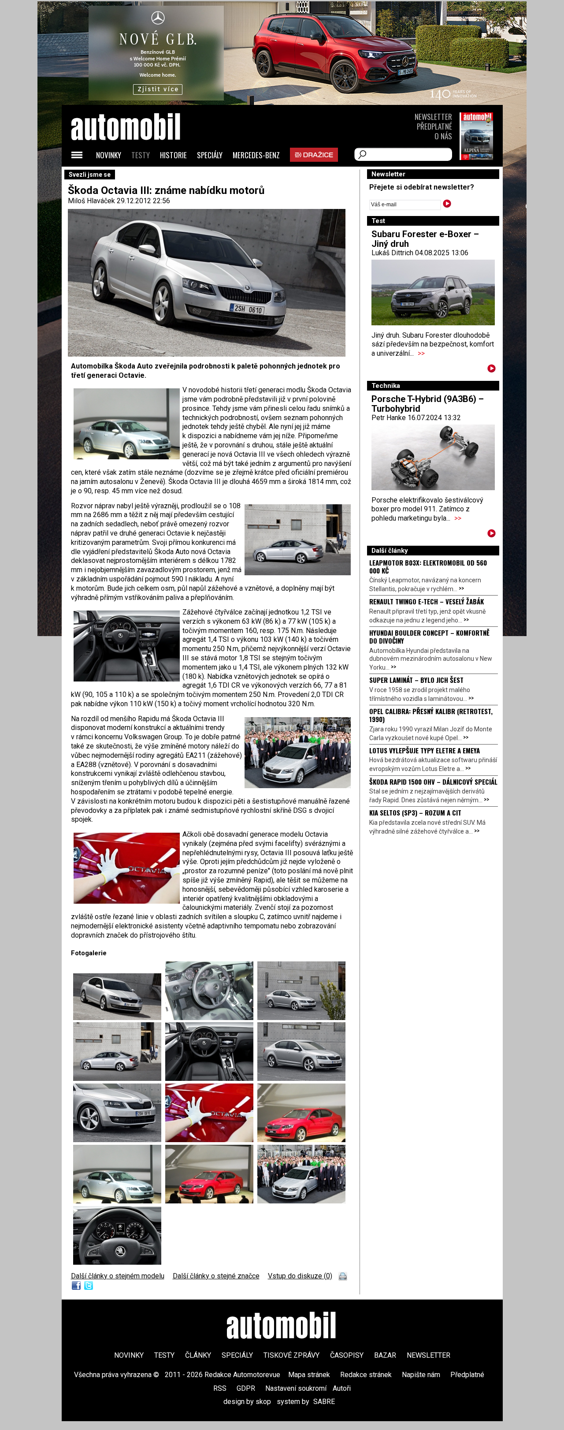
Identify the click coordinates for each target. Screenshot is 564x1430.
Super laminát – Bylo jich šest (416, 680)
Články (198, 1355)
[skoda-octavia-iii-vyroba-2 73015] (211, 1140)
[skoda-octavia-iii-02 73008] (119, 1017)
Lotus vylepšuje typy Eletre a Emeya (424, 750)
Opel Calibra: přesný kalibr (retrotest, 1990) (431, 715)
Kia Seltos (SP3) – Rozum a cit (415, 812)
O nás (443, 136)
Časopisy (347, 1355)
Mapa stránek (309, 1374)
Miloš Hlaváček (91, 201)
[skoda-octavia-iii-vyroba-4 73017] (119, 1201)
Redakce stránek (366, 1374)
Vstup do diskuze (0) (300, 1276)
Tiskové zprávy (291, 1355)
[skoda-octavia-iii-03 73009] (119, 1078)
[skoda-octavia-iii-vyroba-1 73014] (301, 1201)
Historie (173, 154)
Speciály (210, 154)
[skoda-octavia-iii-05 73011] (301, 1078)
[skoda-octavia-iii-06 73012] (119, 1140)
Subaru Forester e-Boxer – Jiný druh (425, 239)
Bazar (385, 1355)
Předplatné (434, 126)
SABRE (324, 1401)
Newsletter (433, 116)
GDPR (246, 1388)
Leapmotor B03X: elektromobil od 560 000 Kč (428, 566)
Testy (140, 154)
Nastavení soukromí (296, 1388)
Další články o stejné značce (216, 1276)
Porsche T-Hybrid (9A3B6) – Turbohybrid (427, 404)
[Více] (491, 370)
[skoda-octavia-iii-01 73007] (301, 1017)
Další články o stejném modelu (117, 1276)
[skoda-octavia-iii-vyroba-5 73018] (211, 1201)
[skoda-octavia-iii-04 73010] (211, 1078)
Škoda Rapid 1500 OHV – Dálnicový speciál (433, 781)
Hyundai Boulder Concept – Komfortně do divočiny (429, 636)
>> (421, 353)
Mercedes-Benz (256, 154)
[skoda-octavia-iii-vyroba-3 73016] (301, 1140)
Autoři (342, 1388)
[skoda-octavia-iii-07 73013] (117, 1262)
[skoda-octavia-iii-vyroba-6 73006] (211, 1017)
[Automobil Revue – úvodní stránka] (137, 176)
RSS (219, 1388)
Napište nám (421, 1374)
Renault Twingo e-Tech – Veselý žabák (426, 601)
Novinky (108, 154)
